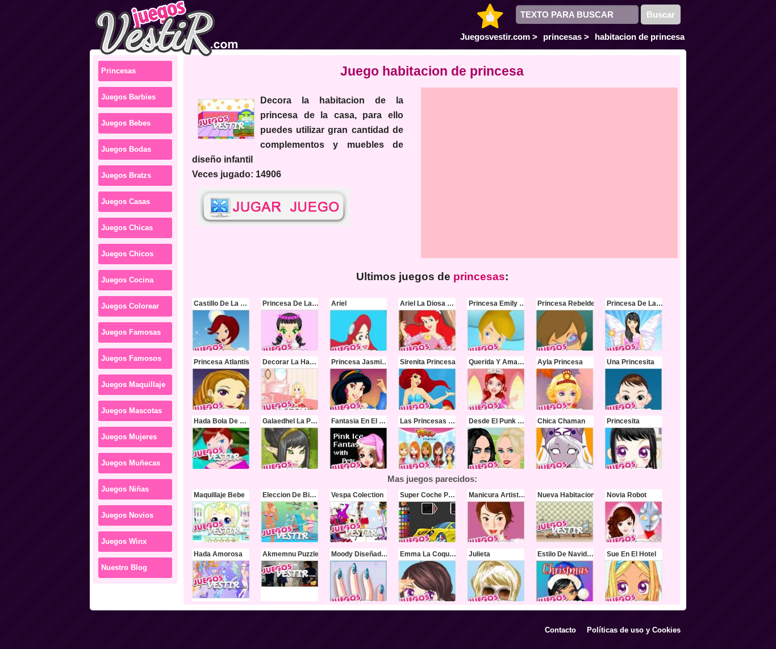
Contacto (560, 630)
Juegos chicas (127, 227)
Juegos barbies (128, 97)
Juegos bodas (126, 149)
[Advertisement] (550, 172)
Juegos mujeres (129, 436)
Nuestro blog (124, 567)
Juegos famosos (131, 358)
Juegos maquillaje (133, 384)
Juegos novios (127, 515)
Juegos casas (125, 201)
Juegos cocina (127, 280)
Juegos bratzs (126, 175)
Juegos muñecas (130, 463)
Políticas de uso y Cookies (634, 630)
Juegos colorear (130, 306)
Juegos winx (124, 541)
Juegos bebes (126, 123)
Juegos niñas (125, 489)
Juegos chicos (127, 253)
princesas (118, 70)
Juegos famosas (131, 332)
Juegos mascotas (131, 410)
